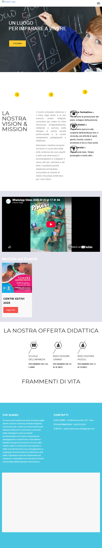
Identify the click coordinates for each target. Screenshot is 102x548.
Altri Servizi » (78, 147)
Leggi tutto (10, 310)
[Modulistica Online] (17, 94)
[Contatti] (85, 92)
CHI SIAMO (17, 43)
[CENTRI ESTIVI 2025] (17, 278)
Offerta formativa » (82, 112)
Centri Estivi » (78, 124)
